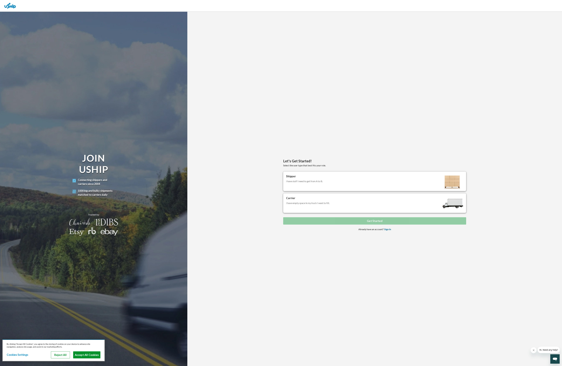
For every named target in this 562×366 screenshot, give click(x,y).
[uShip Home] (10, 5)
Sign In (387, 229)
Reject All (60, 354)
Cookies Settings (17, 354)
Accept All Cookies (87, 354)
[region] (53, 350)
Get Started (374, 221)
